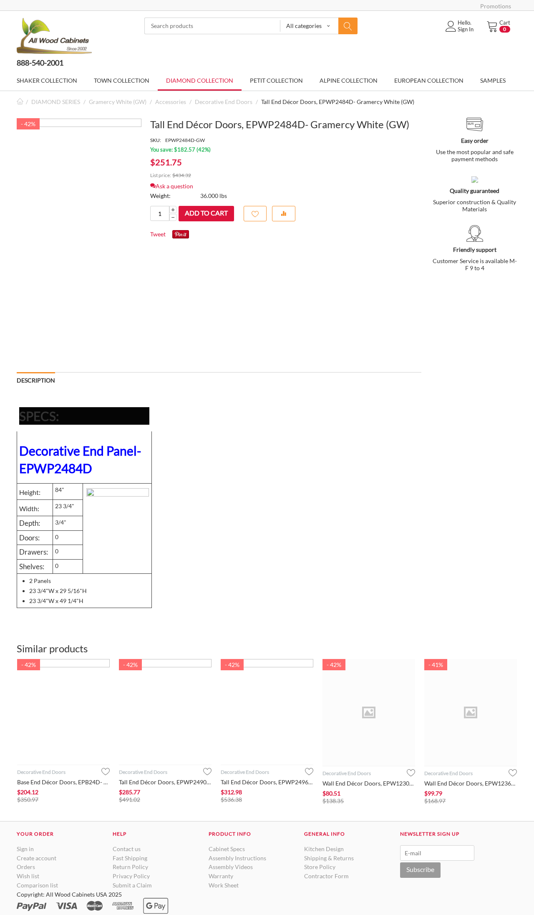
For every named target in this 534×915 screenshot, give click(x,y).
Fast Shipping (130, 858)
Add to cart (206, 213)
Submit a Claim (132, 885)
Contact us (127, 848)
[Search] (348, 26)
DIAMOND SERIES (55, 101)
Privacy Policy (131, 876)
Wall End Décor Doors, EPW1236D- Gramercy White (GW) (470, 783)
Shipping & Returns (329, 858)
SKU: (155, 140)
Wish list (28, 876)
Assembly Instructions (237, 858)
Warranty (221, 876)
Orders (26, 866)
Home (20, 101)
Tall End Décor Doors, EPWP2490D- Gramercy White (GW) (165, 782)
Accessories (170, 101)
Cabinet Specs (227, 848)
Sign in (25, 848)
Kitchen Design (324, 848)
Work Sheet (224, 885)
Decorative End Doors (223, 101)
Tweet (158, 234)
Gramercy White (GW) (117, 101)
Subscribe (420, 869)
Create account (36, 858)
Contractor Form (326, 876)
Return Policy (130, 866)
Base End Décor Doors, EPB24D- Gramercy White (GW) (63, 782)
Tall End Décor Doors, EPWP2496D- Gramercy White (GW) (267, 782)
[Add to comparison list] (283, 213)
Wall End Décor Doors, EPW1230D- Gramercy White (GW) (368, 783)
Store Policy (319, 866)
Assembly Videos (231, 866)
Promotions (495, 6)
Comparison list (37, 885)
